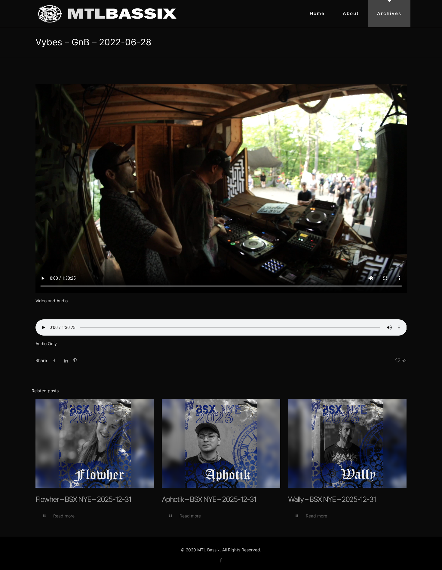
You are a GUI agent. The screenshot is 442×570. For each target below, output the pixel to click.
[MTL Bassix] (107, 13)
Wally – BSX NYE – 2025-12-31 (332, 499)
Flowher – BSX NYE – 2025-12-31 (83, 499)
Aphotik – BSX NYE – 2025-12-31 (209, 499)
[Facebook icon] (221, 560)
